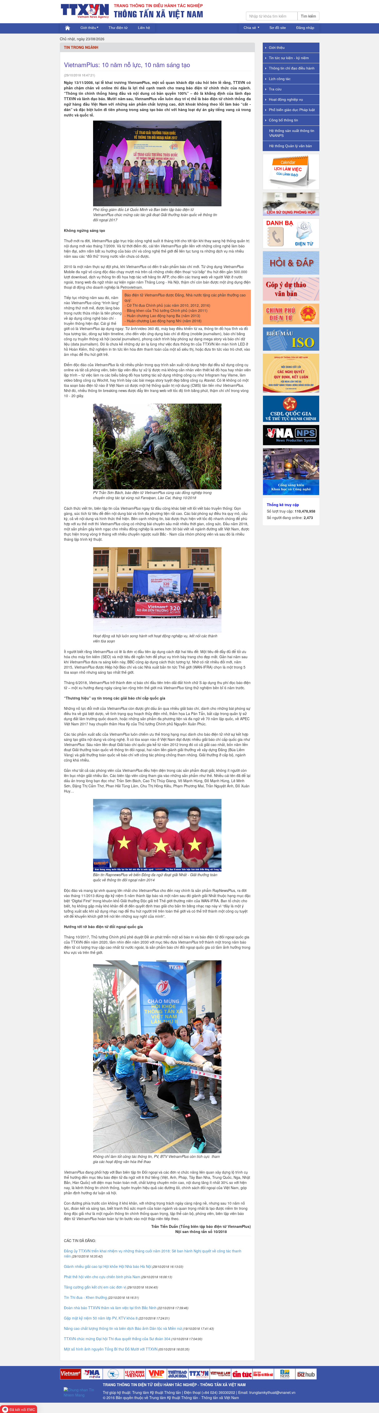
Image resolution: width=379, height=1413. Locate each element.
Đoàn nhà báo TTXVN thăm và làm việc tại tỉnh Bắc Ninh (110, 1307)
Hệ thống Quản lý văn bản (290, 146)
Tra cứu (275, 89)
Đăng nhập (305, 28)
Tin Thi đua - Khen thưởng (85, 1297)
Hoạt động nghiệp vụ (286, 99)
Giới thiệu (88, 28)
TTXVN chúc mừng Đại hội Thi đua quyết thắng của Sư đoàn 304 (117, 1338)
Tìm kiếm (308, 16)
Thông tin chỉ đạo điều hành (292, 68)
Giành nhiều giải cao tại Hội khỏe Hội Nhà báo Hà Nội (107, 1266)
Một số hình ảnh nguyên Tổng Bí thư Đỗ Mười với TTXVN (111, 1349)
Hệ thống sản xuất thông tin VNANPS (291, 133)
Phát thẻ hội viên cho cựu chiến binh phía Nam (102, 1276)
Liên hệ (144, 28)
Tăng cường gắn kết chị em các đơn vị (95, 1287)
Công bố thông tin (283, 120)
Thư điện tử (118, 28)
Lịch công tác (280, 79)
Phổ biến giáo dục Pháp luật (292, 110)
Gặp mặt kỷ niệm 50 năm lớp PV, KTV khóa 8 (101, 1318)
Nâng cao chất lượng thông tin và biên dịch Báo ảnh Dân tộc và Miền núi (123, 1328)
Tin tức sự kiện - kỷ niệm (289, 58)
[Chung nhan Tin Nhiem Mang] (81, 1391)
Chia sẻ (250, 28)
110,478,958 (305, 511)
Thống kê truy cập (283, 504)
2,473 (308, 517)
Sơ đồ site (277, 28)
